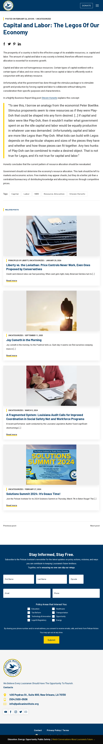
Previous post (9, 526)
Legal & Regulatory (39, 620)
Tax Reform (36, 613)
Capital (15, 194)
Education (35, 609)
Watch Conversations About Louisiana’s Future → (73, 739)
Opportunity (61, 616)
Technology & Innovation (41, 616)
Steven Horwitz (49, 98)
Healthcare (60, 609)
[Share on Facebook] (4, 44)
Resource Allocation (54, 194)
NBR (37, 194)
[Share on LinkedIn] (19, 44)
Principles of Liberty (18, 260)
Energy (59, 620)
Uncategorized (43, 19)
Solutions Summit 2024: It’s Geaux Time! (33, 494)
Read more (11, 280)
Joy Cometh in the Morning (24, 340)
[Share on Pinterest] (14, 44)
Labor (26, 194)
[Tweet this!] (9, 44)
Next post (95, 526)
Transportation (62, 613)
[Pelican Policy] (8, 5)
